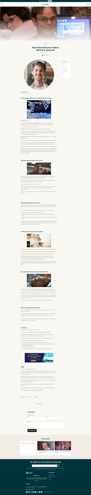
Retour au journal (39, 403)
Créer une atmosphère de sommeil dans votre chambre (65, 61)
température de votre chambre (43, 136)
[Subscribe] (58, 466)
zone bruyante (49, 124)
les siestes (33, 315)
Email (47, 416)
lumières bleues (39, 212)
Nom (28, 416)
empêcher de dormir (46, 129)
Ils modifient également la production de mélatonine (31, 292)
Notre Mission (51, 474)
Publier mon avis (32, 430)
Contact (50, 477)
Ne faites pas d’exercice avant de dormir (64, 68)
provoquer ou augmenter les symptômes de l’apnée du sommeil (44, 290)
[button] (45, 1)
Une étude (23, 376)
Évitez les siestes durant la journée (64, 72)
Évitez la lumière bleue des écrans (64, 66)
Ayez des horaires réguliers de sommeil (64, 63)
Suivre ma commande (52, 476)
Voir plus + (50, 479)
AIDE (61, 75)
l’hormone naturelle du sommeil (34, 371)
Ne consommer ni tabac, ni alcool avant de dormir (64, 70)
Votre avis (29, 421)
